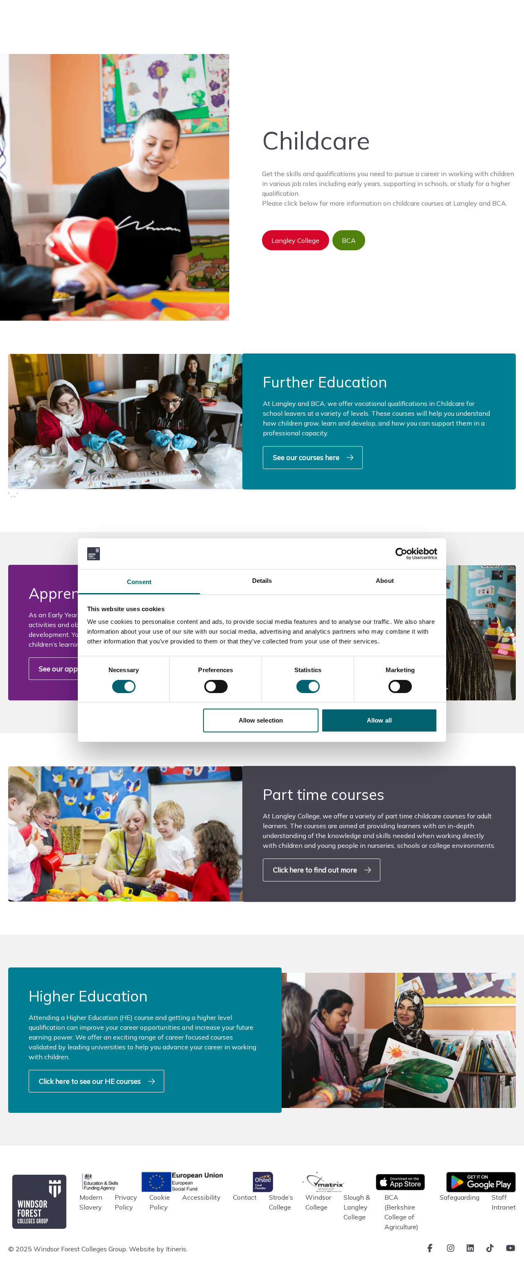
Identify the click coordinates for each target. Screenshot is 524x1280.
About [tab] (385, 580)
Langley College (295, 240)
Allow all (379, 720)
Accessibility (201, 1197)
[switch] (216, 686)
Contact (245, 1197)
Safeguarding (459, 1197)
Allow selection (261, 720)
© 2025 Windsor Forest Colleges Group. (67, 1249)
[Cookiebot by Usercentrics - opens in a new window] (401, 554)
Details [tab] (262, 580)
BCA (349, 240)
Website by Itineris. (158, 1249)
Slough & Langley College (356, 1207)
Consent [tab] (139, 581)
